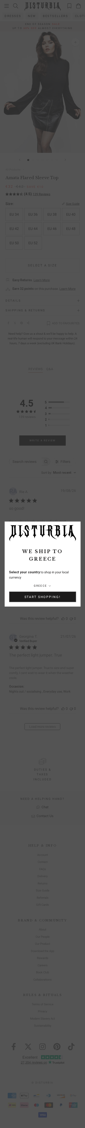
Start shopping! (42, 596)
